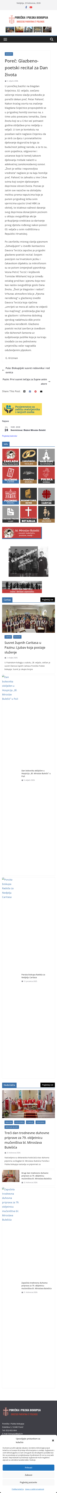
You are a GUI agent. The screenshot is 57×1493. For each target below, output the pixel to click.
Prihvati (28, 1467)
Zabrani (28, 1475)
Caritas (8, 637)
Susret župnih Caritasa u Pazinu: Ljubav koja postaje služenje (25, 647)
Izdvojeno (40, 1122)
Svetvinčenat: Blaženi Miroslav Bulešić (28, 430)
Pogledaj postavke (28, 1482)
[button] (53, 1440)
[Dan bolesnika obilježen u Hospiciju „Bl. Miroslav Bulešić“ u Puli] (10, 775)
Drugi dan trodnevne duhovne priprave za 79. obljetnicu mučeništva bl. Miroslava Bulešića (36, 1176)
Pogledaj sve (47, 599)
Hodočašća (19, 1122)
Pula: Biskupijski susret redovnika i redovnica (28, 370)
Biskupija (9, 1122)
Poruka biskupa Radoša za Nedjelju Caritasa (33, 976)
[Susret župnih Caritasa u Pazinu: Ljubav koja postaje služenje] (28, 619)
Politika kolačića (18, 1489)
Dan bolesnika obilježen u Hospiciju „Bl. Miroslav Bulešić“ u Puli (36, 773)
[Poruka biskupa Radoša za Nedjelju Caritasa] (10, 977)
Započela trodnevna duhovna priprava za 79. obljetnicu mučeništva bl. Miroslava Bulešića (36, 1286)
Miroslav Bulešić (12, 1127)
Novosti (9, 54)
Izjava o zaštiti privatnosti (34, 1489)
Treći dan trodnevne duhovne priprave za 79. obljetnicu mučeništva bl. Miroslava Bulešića (27, 1140)
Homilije (30, 1122)
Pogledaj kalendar (9, 435)
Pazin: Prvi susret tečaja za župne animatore (25, 381)
